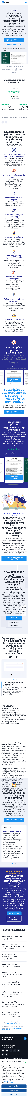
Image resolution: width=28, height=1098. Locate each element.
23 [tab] (17, 484)
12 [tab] (6, 484)
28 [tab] (23, 484)
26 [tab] (21, 484)
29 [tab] (24, 484)
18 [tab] (12, 484)
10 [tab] (4, 484)
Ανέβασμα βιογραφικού (14, 44)
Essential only (14, 1090)
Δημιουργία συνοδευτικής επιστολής (14, 558)
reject (17, 1078)
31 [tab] (26, 484)
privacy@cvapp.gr (5, 1081)
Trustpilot (21, 453)
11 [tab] (5, 484)
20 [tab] (14, 484)
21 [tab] (15, 484)
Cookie (11, 1082)
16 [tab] (10, 484)
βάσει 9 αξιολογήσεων (14, 98)
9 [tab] (3, 484)
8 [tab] (2, 484)
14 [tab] (8, 484)
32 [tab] (27, 484)
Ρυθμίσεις (14, 1094)
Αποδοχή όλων (14, 1086)
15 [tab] (9, 484)
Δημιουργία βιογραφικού (14, 40)
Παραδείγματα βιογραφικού (14, 918)
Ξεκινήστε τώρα (14, 913)
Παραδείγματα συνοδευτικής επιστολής (14, 624)
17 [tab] (11, 484)
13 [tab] (7, 484)
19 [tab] (13, 484)
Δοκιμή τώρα (14, 617)
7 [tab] (1, 484)
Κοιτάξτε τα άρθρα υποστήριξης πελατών (13, 1023)
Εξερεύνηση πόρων (7, 721)
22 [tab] (16, 484)
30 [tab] (25, 484)
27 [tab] (22, 484)
